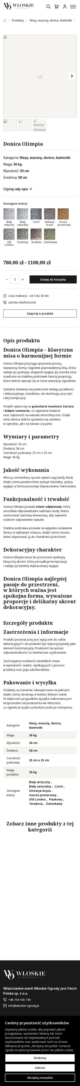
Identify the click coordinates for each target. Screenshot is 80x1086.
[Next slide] (72, 76)
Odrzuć (40, 1068)
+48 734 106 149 (19, 1000)
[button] (10, 125)
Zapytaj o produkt (40, 313)
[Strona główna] (6, 20)
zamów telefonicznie (22, 302)
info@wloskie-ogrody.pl (23, 1006)
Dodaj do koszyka (53, 279)
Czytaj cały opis (15, 189)
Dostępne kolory (15, 203)
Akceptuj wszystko (40, 1078)
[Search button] (48, 6)
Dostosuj (40, 1058)
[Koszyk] (56, 6)
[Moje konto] (65, 6)
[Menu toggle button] (73, 6)
